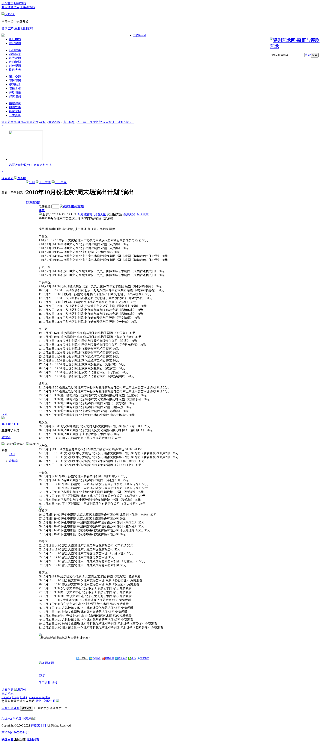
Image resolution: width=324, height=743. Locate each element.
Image (15, 697)
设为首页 (8, 3)
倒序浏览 (129, 214)
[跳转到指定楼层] (72, 206)
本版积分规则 (11, 708)
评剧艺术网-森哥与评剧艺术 (20, 122)
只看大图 (100, 214)
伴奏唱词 (15, 96)
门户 (139, 35)
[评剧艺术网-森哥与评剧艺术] (296, 46)
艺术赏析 (15, 115)
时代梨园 (15, 43)
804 (4, 423)
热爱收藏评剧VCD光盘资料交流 (30, 165)
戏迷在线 (54, 122)
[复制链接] (33, 202)
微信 (133, 658)
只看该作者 (85, 214)
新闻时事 (15, 50)
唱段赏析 (15, 88)
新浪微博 (109, 658)
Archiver (7, 718)
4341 (17, 423)
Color (7, 697)
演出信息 (15, 54)
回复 (42, 675)
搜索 (308, 55)
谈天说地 (15, 58)
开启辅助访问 (11, 7)
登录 (5, 28)
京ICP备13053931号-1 (16, 732)
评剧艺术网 (38, 725)
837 (10, 423)
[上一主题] (43, 182)
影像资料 (15, 111)
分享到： (83, 658)
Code (37, 697)
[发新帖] (20, 178)
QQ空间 (96, 658)
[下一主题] (59, 182)
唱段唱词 (15, 80)
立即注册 (14, 28)
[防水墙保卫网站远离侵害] (33, 718)
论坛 (15, 39)
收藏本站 (20, 3)
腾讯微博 (122, 658)
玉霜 (5, 414)
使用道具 (45, 682)
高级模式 (8, 693)
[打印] (30, 182)
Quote (30, 697)
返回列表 (8, 178)
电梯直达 (45, 206)
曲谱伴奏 (15, 103)
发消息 (13, 460)
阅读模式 (142, 214)
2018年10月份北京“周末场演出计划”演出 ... (105, 122)
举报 (54, 682)
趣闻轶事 (15, 107)
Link (23, 697)
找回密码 (27, 28)
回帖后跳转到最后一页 (53, 708)
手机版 (17, 718)
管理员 (6, 437)
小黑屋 (26, 718)
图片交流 (15, 76)
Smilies (45, 697)
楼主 (42, 210)
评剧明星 (15, 92)
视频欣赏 (15, 84)
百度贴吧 (144, 658)
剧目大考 (15, 69)
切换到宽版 (27, 7)
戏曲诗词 (15, 61)
